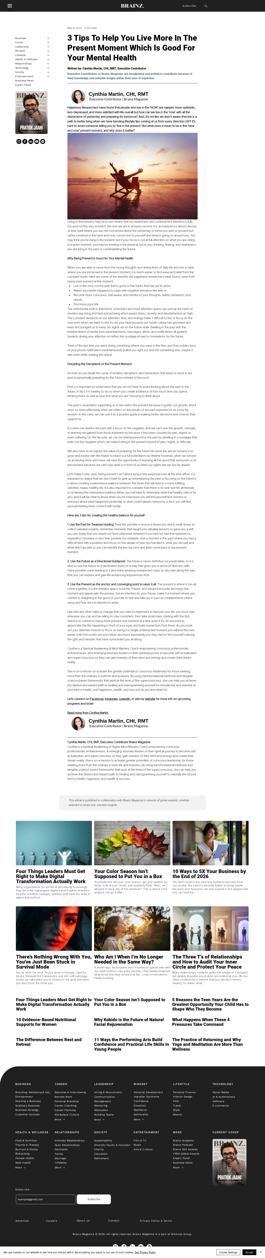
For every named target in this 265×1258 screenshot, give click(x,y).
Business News (24, 80)
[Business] (48, 38)
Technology (21, 67)
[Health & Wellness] (48, 59)
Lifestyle (20, 55)
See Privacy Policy (145, 1252)
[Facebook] (24, 141)
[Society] (48, 72)
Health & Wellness (26, 59)
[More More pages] (64, 1119)
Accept (249, 1252)
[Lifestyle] (48, 55)
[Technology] (48, 68)
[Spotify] (42, 141)
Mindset (20, 50)
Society (19, 72)
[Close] (261, 1252)
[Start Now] (54, 887)
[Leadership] (48, 47)
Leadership (22, 46)
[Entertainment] (48, 76)
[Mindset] (48, 51)
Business (20, 38)
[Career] (48, 42)
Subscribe (189, 5)
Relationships (23, 63)
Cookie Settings (228, 1252)
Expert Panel (23, 84)
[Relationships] (48, 64)
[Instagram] (18, 141)
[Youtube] (36, 141)
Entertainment (24, 76)
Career (19, 42)
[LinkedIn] (30, 141)
